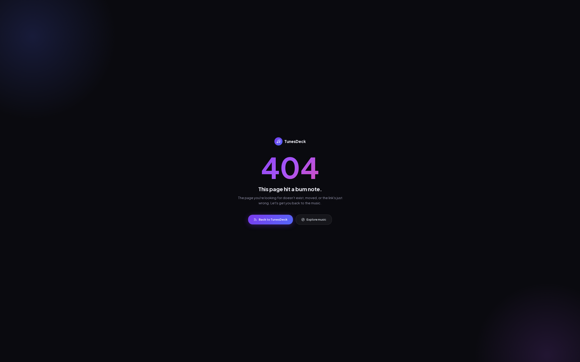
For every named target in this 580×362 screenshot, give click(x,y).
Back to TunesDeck (273, 219)
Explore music (316, 219)
